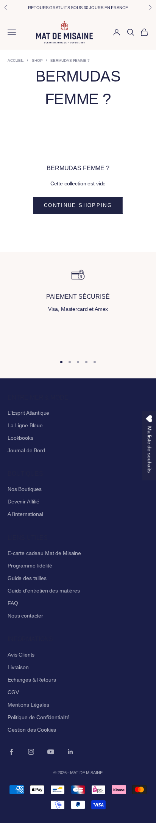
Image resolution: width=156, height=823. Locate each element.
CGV (13, 692)
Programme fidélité (30, 566)
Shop (37, 60)
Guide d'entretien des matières (44, 591)
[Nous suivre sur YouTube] (51, 752)
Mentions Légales (28, 705)
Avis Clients (21, 655)
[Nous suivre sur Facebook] (11, 752)
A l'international (25, 514)
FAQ (13, 603)
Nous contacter (25, 616)
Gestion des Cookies (32, 730)
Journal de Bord (26, 450)
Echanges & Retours (32, 680)
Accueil (16, 60)
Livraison (18, 667)
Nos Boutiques (25, 489)
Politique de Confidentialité (39, 717)
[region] (78, 308)
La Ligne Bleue (25, 425)
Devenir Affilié (23, 502)
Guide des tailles (27, 578)
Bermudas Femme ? (69, 60)
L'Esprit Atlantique (28, 413)
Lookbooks (20, 438)
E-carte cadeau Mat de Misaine (44, 553)
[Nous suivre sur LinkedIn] (70, 752)
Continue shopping (78, 205)
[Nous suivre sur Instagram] (31, 752)
